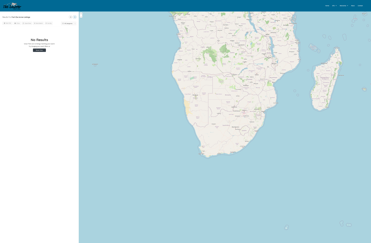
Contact (360, 6)
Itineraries (343, 6)
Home (327, 6)
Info (333, 6)
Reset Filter (39, 50)
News (353, 6)
